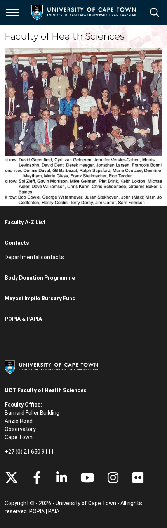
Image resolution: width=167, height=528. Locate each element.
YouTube (87, 477)
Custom (113, 477)
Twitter (11, 477)
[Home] (51, 367)
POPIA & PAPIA (23, 319)
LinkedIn (61, 477)
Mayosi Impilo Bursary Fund (40, 298)
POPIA (37, 511)
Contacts (17, 243)
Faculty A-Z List (25, 222)
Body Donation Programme (40, 278)
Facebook (37, 477)
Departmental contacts (34, 257)
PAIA (53, 511)
